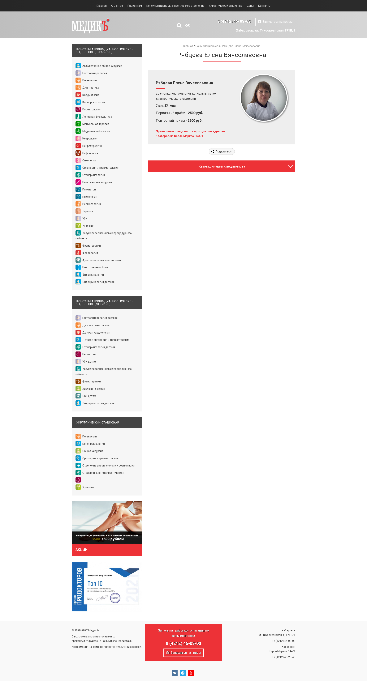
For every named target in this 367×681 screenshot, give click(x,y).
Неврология (89, 138)
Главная (102, 5)
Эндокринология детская (98, 281)
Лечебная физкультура (97, 116)
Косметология (91, 109)
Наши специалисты (208, 46)
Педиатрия (89, 354)
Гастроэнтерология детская (100, 317)
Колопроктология (93, 102)
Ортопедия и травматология (100, 167)
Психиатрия (89, 189)
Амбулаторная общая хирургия (102, 65)
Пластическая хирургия (97, 182)
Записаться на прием (276, 21)
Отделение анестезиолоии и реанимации (108, 465)
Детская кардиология (96, 332)
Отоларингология (93, 175)
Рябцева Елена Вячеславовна (241, 46)
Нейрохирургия (92, 145)
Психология (89, 196)
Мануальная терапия (95, 124)
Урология (88, 225)
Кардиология (90, 94)
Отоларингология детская (98, 347)
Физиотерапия (91, 245)
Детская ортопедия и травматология (105, 339)
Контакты (264, 5)
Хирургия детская (93, 388)
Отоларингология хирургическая (103, 472)
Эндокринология (93, 274)
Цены (250, 5)
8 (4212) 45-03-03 (234, 21)
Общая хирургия (92, 451)
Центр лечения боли (95, 267)
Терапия (87, 211)
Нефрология (90, 153)
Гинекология (90, 80)
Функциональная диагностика (101, 260)
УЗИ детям (89, 361)
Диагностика (90, 87)
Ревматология (91, 204)
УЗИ (84, 218)
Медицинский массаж (96, 131)
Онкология (89, 160)
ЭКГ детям (89, 396)
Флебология (90, 252)
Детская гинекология (96, 325)
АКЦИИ (82, 550)
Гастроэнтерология (94, 73)
